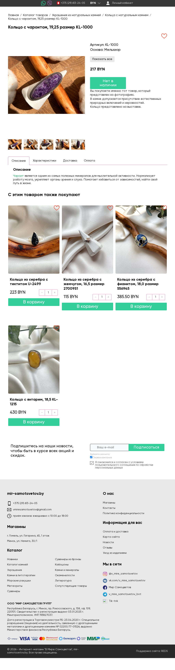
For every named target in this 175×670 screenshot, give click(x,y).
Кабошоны (62, 564)
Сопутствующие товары (71, 586)
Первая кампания (102, 458)
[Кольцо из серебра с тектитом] (33, 239)
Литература (63, 580)
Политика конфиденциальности (123, 513)
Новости (108, 542)
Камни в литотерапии (21, 575)
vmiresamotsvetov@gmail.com (32, 509)
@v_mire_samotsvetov (123, 573)
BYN (93, 3)
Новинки (12, 559)
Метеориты (14, 586)
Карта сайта (111, 537)
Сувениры (13, 591)
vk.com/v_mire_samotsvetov (127, 580)
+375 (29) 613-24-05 (73, 3)
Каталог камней (17, 564)
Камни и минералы (67, 570)
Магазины (109, 502)
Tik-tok (113, 601)
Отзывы (107, 547)
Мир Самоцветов (120, 587)
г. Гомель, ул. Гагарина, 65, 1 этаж (28, 535)
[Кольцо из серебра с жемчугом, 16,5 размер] (87, 239)
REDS (164, 651)
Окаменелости (65, 575)
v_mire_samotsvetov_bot (125, 594)
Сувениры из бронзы (68, 559)
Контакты (109, 508)
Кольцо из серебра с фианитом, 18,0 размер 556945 (138, 284)
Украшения (14, 570)
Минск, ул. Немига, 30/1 (22, 541)
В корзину (34, 302)
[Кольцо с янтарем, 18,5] (33, 359)
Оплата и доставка (115, 531)
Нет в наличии (108, 83)
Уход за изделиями (115, 553)
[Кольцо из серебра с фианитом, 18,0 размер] (141, 239)
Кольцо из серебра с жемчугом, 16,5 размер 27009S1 (84, 284)
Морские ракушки (19, 580)
